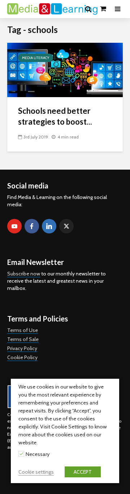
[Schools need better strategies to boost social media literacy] (65, 69)
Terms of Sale (23, 339)
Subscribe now (23, 273)
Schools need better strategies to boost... (55, 116)
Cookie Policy (22, 357)
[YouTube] (14, 226)
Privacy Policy (22, 348)
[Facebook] (32, 226)
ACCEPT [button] (83, 472)
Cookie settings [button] (36, 472)
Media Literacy (35, 57)
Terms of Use (22, 330)
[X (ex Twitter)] (66, 226)
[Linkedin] (49, 226)
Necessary (37, 454)
